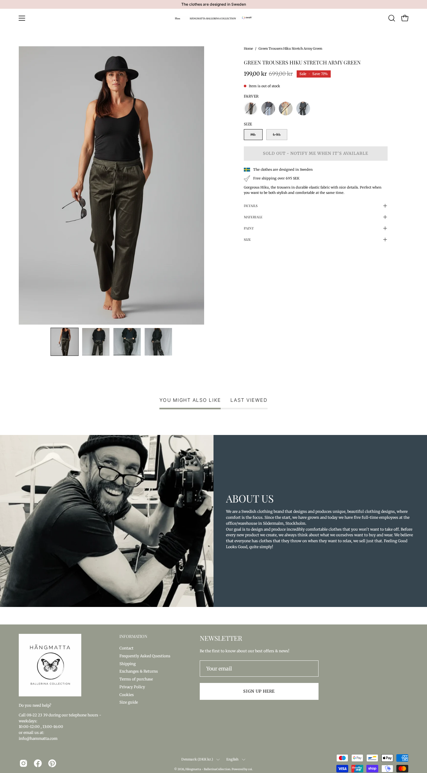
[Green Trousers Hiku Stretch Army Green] (65, 342)
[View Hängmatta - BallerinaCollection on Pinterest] (52, 763)
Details (251, 205)
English (232, 759)
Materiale (253, 217)
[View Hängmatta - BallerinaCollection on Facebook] (38, 763)
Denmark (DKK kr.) (197, 759)
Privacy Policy (132, 686)
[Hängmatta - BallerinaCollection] (213, 18)
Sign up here (259, 691)
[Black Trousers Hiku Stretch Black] (303, 108)
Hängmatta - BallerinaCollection (207, 769)
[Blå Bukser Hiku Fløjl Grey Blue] (268, 108)
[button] (391, 18)
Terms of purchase (136, 679)
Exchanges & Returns (138, 671)
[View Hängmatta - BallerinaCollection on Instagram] (23, 763)
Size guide (128, 702)
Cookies (126, 694)
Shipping (127, 663)
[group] (213, 4)
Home (248, 49)
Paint (249, 228)
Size (247, 239)
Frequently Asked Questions (144, 655)
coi (250, 769)
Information (133, 636)
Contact (126, 648)
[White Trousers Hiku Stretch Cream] (286, 108)
